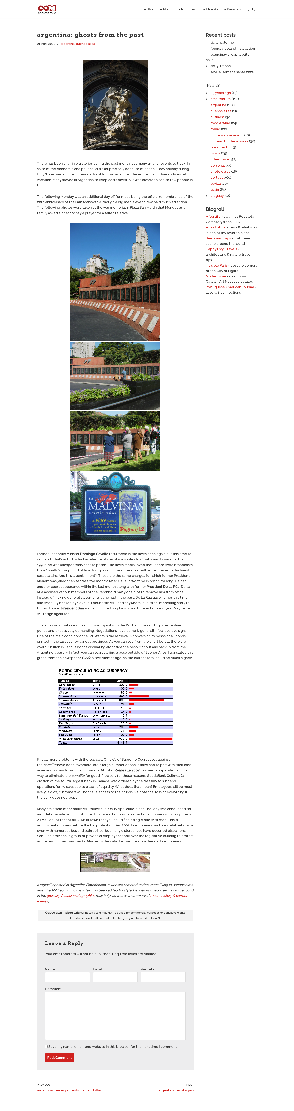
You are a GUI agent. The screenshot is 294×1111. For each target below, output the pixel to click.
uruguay (217, 196)
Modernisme (216, 276)
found (215, 129)
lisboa (215, 153)
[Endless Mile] (46, 9)
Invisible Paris (216, 265)
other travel (220, 159)
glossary (53, 896)
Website (148, 969)
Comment (54, 989)
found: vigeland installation (232, 48)
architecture (220, 99)
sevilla (215, 183)
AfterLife (213, 216)
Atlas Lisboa (216, 227)
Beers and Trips (218, 238)
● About (166, 9)
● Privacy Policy (236, 9)
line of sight (220, 147)
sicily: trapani (221, 66)
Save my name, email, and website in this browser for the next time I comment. (113, 1047)
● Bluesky (211, 9)
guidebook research (226, 135)
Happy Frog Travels (221, 249)
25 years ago (220, 93)
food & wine (220, 123)
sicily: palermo (222, 42)
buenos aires (85, 44)
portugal (217, 177)
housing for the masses (229, 141)
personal (217, 165)
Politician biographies (78, 896)
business (217, 117)
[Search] (253, 9)
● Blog (149, 9)
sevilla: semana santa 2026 (232, 72)
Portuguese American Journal (230, 287)
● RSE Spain (188, 9)
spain (214, 189)
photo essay (220, 171)
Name (51, 969)
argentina (68, 44)
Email (98, 969)
